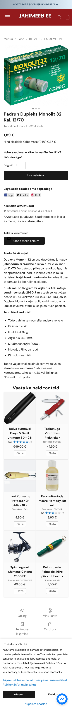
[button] (36, 17)
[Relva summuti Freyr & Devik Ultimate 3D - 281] (20, 408)
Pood (21, 39)
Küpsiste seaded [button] (36, 704)
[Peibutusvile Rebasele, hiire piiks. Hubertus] (52, 547)
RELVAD (34, 39)
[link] (36, 4)
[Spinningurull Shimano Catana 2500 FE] (20, 547)
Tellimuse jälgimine (22, 631)
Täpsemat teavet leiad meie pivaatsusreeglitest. (35, 680)
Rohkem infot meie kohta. (19, 685)
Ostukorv (50, 629)
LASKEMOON (53, 39)
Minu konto (50, 616)
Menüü (8, 39)
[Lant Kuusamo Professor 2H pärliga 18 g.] (20, 476)
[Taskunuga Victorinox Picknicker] (52, 408)
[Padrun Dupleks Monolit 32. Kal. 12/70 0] (36, 75)
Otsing (22, 616)
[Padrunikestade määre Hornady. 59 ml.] (52, 476)
